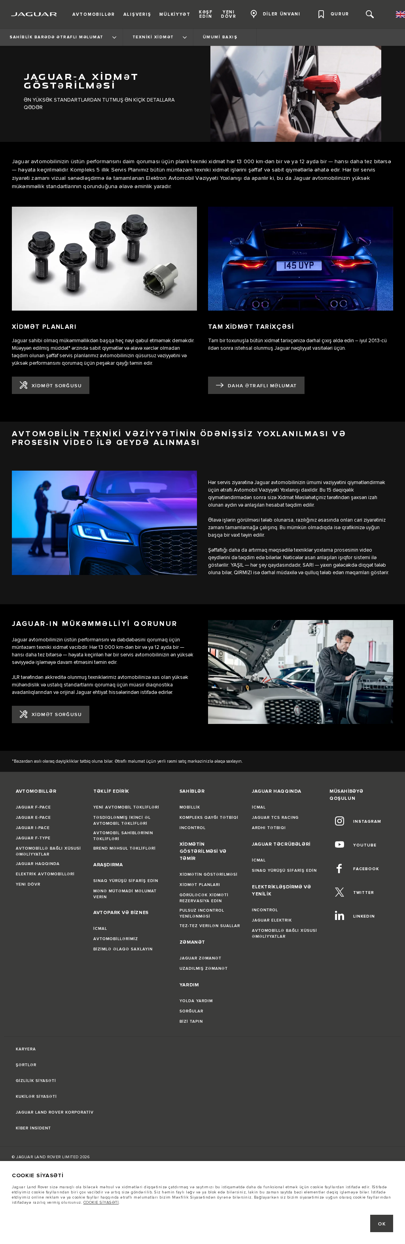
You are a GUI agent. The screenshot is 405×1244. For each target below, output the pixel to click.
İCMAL (100, 928)
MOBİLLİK (190, 807)
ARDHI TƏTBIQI (269, 828)
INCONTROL (193, 828)
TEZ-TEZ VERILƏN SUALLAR (210, 926)
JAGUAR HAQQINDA (38, 863)
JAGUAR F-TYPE (33, 838)
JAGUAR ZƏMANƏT (200, 958)
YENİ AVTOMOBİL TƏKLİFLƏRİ (126, 807)
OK (382, 1224)
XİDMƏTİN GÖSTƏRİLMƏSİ (209, 874)
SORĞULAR (191, 1011)
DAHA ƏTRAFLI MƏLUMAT (262, 386)
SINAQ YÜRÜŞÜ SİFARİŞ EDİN (125, 880)
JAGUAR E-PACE (33, 817)
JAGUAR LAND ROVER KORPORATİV (55, 1112)
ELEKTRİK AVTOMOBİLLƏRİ (45, 874)
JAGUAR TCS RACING (275, 817)
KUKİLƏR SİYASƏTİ (36, 1096)
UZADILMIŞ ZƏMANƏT (204, 968)
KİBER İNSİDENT (33, 1128)
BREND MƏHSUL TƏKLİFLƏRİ (124, 848)
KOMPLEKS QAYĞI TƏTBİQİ (209, 817)
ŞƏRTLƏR (26, 1065)
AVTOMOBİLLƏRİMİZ (115, 939)
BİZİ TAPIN (191, 1021)
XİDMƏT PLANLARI (200, 884)
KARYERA (26, 1049)
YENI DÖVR (28, 884)
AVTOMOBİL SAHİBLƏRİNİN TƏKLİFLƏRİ (123, 836)
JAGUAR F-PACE (33, 807)
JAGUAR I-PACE (33, 828)
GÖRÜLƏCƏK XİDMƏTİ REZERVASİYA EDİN (204, 898)
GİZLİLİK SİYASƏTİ (36, 1080)
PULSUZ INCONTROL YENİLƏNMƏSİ (202, 913)
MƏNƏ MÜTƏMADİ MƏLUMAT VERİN (125, 894)
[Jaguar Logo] (34, 14)
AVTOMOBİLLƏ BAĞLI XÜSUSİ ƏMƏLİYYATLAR (48, 851)
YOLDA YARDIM (196, 1001)
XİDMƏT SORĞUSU (57, 386)
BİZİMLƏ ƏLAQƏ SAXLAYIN (123, 949)
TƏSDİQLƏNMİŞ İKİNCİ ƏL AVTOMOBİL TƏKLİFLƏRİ (122, 820)
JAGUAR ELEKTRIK (272, 920)
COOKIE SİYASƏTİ (101, 1202)
